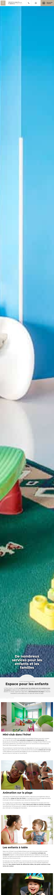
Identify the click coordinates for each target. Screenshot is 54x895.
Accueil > (21, 681)
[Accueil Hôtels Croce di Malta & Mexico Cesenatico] (15, 3)
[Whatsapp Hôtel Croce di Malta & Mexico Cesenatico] (36, 3)
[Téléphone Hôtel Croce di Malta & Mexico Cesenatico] (29, 3)
